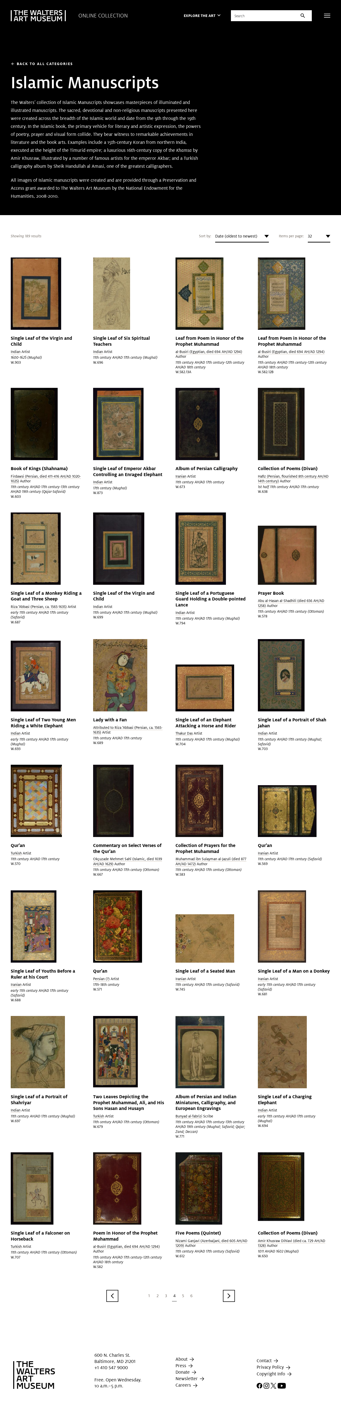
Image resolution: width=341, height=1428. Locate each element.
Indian (15, 351)
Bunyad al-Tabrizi (188, 1116)
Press (181, 1365)
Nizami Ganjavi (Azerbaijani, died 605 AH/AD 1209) (211, 1243)
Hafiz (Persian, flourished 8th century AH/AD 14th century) (293, 478)
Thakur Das (184, 733)
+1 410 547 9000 (111, 1368)
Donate (183, 1372)
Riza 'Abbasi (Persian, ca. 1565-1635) (39, 606)
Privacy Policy (271, 1367)
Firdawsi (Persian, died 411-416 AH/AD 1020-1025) (46, 478)
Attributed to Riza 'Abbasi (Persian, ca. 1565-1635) (128, 730)
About (182, 1359)
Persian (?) (101, 979)
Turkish (16, 853)
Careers (183, 1385)
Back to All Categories (42, 63)
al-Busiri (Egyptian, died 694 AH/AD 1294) (208, 351)
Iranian (180, 476)
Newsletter (187, 1378)
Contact (265, 1360)
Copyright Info (271, 1374)
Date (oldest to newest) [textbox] (236, 236)
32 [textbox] (310, 236)
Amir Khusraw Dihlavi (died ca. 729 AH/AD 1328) (291, 1243)
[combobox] (242, 236)
